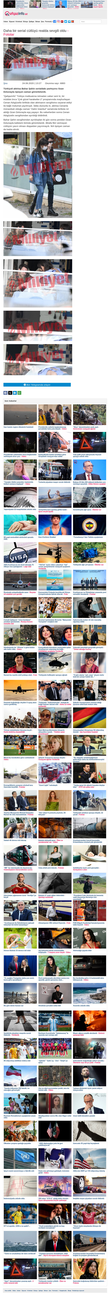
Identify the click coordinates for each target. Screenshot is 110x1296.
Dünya (25, 21)
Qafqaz (31, 21)
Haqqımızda (63, 1290)
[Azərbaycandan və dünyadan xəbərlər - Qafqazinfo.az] (16, 14)
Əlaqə (69, 1290)
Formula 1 (49, 21)
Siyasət (12, 21)
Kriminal (19, 21)
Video (14, 1290)
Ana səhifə (8, 1290)
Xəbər (6, 21)
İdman (37, 21)
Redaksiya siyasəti (78, 1290)
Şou (42, 21)
